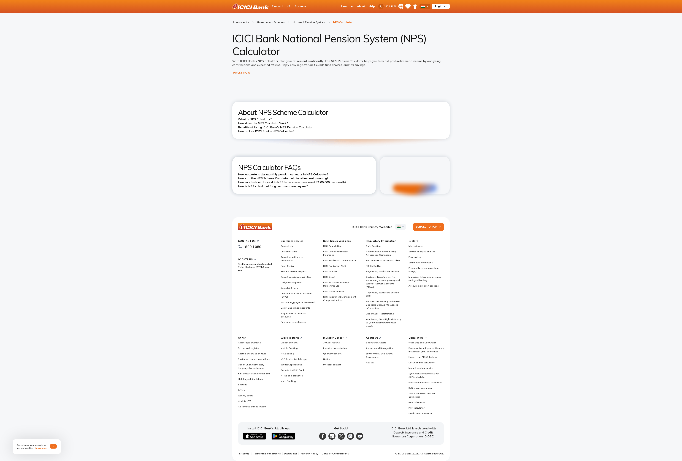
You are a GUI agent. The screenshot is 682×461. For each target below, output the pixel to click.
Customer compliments (293, 322)
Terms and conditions (420, 262)
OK (53, 446)
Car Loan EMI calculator (421, 362)
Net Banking (287, 353)
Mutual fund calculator (420, 368)
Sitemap (242, 384)
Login (438, 6)
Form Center (287, 266)
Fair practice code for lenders (254, 373)
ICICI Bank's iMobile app (294, 359)
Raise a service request (294, 271)
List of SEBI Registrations (380, 313)
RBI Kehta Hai (373, 266)
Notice (326, 359)
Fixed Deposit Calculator (422, 342)
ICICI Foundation (332, 246)
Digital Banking (289, 342)
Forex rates (414, 257)
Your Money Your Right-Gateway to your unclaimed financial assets (383, 322)
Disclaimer (290, 453)
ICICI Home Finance (334, 291)
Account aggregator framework (298, 302)
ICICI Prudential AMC (334, 266)
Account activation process (423, 285)
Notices (370, 362)
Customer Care (289, 251)
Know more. (41, 448)
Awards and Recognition (380, 348)
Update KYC (244, 401)
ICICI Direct (329, 277)
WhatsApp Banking (291, 364)
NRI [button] (289, 6)
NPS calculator (416, 402)
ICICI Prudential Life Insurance (339, 260)
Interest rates (415, 246)
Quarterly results (332, 353)
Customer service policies (252, 353)
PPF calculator (416, 407)
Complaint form (289, 288)
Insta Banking (288, 381)
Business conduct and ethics (254, 359)
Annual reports (331, 342)
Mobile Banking (289, 348)
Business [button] (300, 6)
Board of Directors (376, 342)
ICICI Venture (330, 271)
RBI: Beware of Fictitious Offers (383, 260)
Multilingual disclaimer (250, 379)
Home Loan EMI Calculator (423, 357)
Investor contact (332, 364)
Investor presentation (335, 348)
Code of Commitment (335, 453)
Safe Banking (373, 246)
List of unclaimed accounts (295, 307)
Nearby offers (245, 395)
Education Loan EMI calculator (425, 382)
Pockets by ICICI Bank (292, 370)
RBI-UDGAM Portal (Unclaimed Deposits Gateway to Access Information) (383, 304)
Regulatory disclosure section (382, 271)
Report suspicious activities (296, 277)
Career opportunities (249, 342)
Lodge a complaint (291, 282)
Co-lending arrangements (252, 406)
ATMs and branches (292, 375)
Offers (241, 390)
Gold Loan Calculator (420, 413)
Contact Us (287, 246)
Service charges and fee (421, 251)
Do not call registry (248, 348)
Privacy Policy (309, 453)
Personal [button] (277, 6)
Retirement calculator (420, 388)
